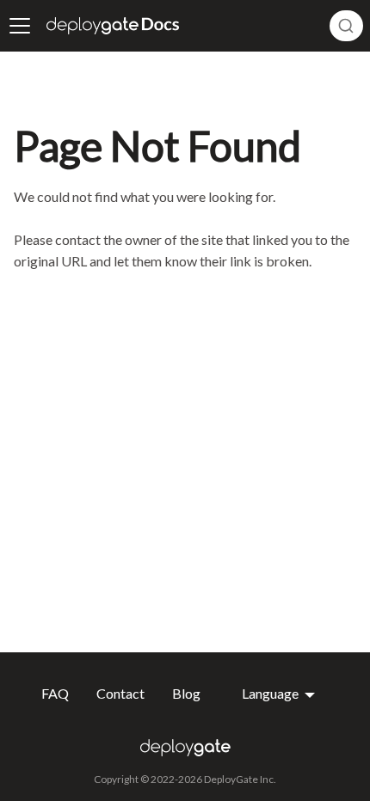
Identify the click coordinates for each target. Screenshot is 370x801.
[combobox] (346, 25)
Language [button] (271, 693)
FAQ (55, 693)
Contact (120, 693)
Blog (186, 693)
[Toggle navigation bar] (20, 26)
